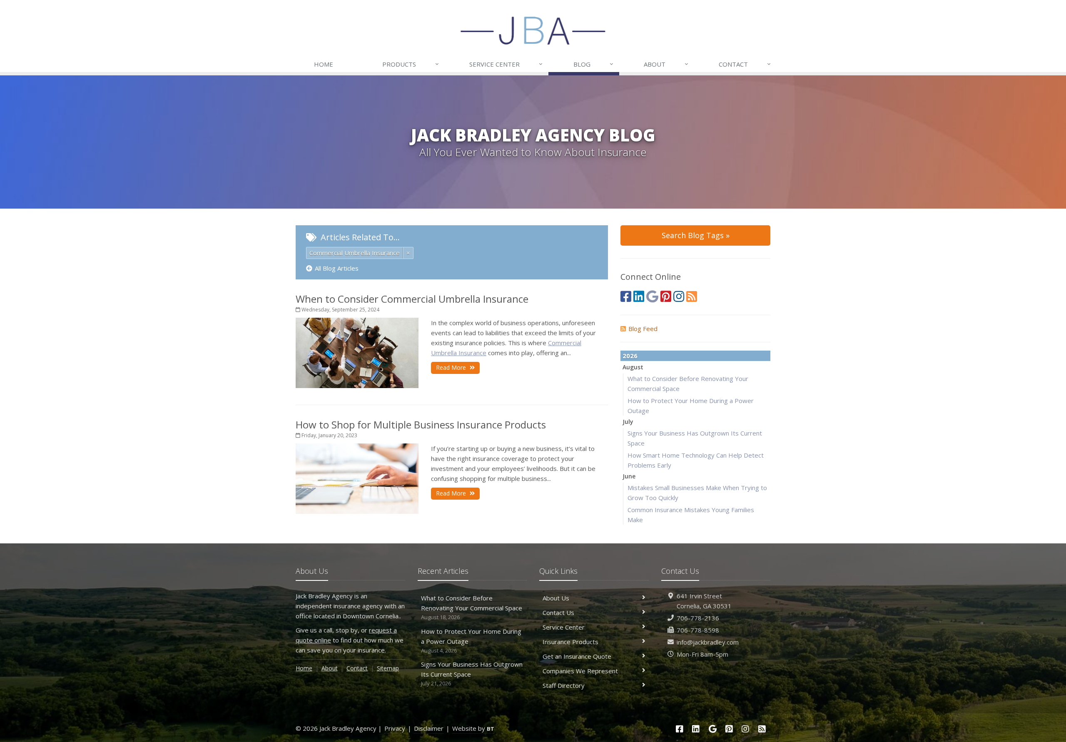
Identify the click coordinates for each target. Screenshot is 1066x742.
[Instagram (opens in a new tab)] (678, 296)
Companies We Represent (580, 671)
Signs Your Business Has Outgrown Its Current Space (472, 673)
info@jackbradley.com (708, 642)
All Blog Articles (337, 268)
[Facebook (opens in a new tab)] (625, 296)
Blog (593, 64)
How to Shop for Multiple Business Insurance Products (421, 424)
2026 (630, 355)
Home (323, 64)
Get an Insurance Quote (577, 656)
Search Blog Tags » (696, 235)
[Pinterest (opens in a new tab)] (665, 296)
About (666, 64)
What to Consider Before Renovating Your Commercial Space (471, 607)
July (628, 422)
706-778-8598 (698, 630)
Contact (745, 64)
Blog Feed (643, 328)
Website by (473, 728)
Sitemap (388, 668)
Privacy (394, 728)
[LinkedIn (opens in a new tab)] (638, 296)
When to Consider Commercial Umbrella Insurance (412, 299)
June (629, 476)
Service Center (506, 64)
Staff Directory (564, 685)
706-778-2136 (698, 618)
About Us (556, 598)
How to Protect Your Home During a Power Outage (471, 640)
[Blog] (691, 296)
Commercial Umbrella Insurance (354, 253)
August (633, 367)
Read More (452, 367)
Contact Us (558, 612)
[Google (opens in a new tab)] (652, 296)
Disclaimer (428, 728)
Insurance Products (570, 641)
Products (410, 64)
